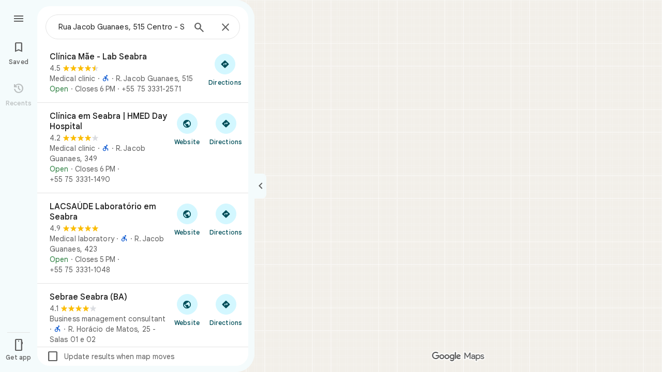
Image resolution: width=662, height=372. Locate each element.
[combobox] (121, 27)
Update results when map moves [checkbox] (110, 356)
